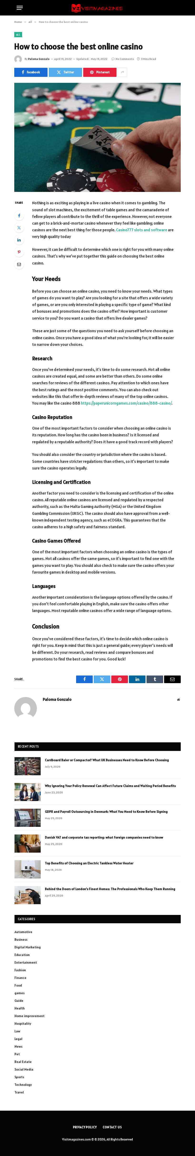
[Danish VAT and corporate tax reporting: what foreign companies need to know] (28, 843)
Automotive (23, 932)
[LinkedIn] (19, 240)
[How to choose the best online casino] (97, 137)
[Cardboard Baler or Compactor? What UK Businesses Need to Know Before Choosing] (28, 766)
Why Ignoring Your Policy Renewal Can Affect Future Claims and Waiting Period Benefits (110, 786)
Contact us (112, 1127)
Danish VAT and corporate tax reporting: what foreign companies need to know (104, 837)
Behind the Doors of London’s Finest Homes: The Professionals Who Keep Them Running (110, 889)
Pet (17, 1054)
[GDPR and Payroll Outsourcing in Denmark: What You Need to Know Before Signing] (28, 818)
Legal (18, 1039)
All (18, 34)
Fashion (20, 970)
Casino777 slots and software (141, 229)
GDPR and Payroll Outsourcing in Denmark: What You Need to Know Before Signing (106, 811)
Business (21, 939)
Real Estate (23, 1062)
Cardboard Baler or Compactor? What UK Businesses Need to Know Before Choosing (107, 760)
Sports (19, 1077)
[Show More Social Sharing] (122, 72)
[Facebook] (19, 215)
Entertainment (26, 962)
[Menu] (20, 7)
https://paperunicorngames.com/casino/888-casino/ (126, 403)
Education (22, 955)
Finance (20, 978)
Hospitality (23, 1023)
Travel (19, 1092)
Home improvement (29, 1016)
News (18, 1046)
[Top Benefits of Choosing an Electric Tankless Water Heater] (28, 869)
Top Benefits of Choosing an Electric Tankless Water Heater (89, 863)
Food (18, 985)
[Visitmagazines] (97, 8)
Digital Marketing (28, 947)
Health (20, 1008)
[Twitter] (19, 227)
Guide (19, 1000)
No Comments (125, 59)
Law (17, 1031)
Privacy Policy (85, 1127)
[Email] (19, 264)
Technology (23, 1084)
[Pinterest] (19, 252)
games (19, 993)
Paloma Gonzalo (38, 59)
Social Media (24, 1069)
